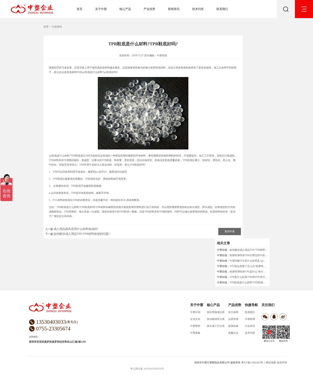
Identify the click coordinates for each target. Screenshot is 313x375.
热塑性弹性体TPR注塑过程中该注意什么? (253, 255)
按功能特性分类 (216, 319)
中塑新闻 (250, 319)
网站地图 (271, 362)
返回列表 (230, 231)
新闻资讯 (174, 9)
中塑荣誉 (195, 326)
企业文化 (195, 319)
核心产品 (125, 9)
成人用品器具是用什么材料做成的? (76, 228)
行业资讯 (57, 26)
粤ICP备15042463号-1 (253, 362)
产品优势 (234, 305)
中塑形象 (195, 333)
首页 (79, 9)
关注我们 (268, 305)
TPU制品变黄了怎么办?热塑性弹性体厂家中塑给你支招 (260, 266)
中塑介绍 (195, 312)
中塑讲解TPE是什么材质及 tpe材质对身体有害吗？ (258, 260)
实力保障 (233, 312)
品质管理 (233, 319)
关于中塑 (101, 9)
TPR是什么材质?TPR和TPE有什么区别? (252, 277)
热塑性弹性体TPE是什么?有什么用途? (251, 271)
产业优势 (149, 9)
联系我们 (222, 9)
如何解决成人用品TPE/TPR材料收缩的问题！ (82, 233)
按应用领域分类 (216, 312)
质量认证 (233, 333)
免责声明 (282, 362)
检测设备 (233, 326)
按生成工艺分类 (216, 326)
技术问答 (198, 9)
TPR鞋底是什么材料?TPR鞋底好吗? (249, 282)
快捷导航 (251, 305)
